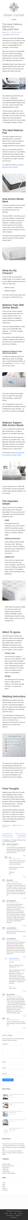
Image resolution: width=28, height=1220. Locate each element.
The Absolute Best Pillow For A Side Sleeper (13, 1145)
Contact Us (5, 1190)
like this (17, 967)
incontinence (17, 363)
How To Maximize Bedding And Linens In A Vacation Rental (7, 835)
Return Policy (14, 1217)
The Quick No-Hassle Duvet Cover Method (13, 1144)
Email (4, 1068)
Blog (3, 1186)
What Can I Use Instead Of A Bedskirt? (17, 1119)
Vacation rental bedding (8, 1173)
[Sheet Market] (14, 9)
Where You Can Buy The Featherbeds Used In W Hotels (20, 835)
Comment (5, 1044)
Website (4, 1074)
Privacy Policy (10, 1215)
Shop (3, 1184)
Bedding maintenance (8, 1166)
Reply (24, 855)
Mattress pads (5, 826)
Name (4, 1062)
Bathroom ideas (6, 1164)
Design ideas (5, 1167)
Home (3, 1182)
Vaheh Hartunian (18, 32)
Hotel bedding (6, 1171)
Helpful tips (9, 825)
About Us (4, 1188)
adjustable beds (19, 825)
